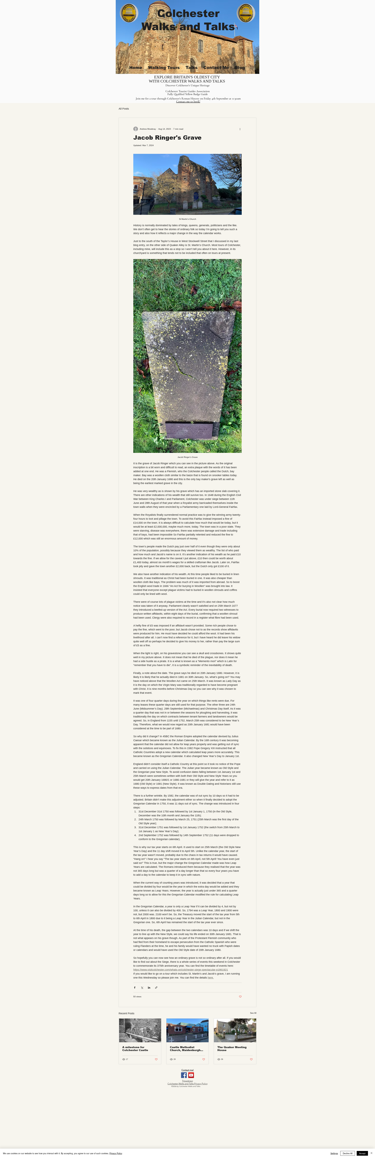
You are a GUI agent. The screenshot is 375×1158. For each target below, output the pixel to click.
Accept (362, 1153)
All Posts (124, 108)
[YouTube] (191, 1075)
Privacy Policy (115, 1153)
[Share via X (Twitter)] (141, 987)
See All (253, 1013)
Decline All (347, 1153)
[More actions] (240, 129)
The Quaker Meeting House (232, 1049)
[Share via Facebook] (134, 987)
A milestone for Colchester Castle (135, 1049)
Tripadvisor (187, 1080)
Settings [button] (334, 1153)
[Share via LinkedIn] (149, 987)
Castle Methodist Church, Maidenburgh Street (185, 1049)
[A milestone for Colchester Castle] (140, 1030)
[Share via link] (156, 987)
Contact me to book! (188, 101)
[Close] (371, 1153)
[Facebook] (184, 1075)
